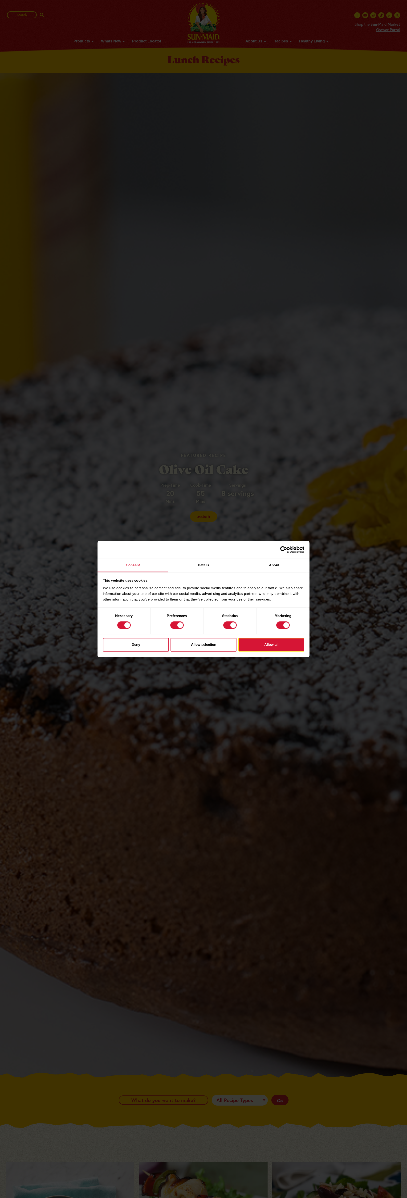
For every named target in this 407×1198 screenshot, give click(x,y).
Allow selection (203, 645)
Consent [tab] (133, 565)
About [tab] (274, 565)
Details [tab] (203, 565)
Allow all (271, 645)
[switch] (177, 625)
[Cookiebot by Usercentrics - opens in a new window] (283, 549)
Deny (136, 645)
